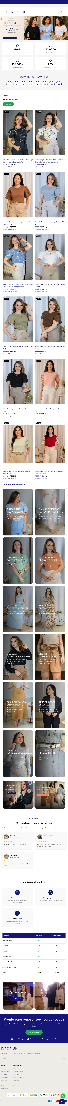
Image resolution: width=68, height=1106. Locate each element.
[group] (34, 28)
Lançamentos (4, 1074)
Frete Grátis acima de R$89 (10, 2)
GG (30, 84)
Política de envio (17, 1068)
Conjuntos (3, 1086)
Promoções (4, 1068)
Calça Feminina (5, 1080)
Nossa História (16, 1080)
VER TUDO (8, 104)
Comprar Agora (34, 1032)
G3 (52, 84)
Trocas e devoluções (18, 1071)
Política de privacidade (18, 1077)
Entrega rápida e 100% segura (38, 2)
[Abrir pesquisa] (7, 11)
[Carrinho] (65, 11)
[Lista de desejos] (60, 11)
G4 (59, 84)
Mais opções (4, 1088)
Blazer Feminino (5, 1083)
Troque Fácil (16, 1083)
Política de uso (16, 1074)
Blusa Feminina (5, 1077)
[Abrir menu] (3, 11)
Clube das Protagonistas (19, 1086)
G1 (37, 84)
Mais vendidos (5, 1071)
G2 (45, 84)
